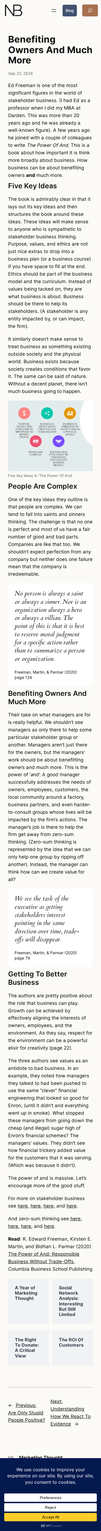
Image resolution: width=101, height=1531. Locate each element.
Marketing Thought (41, 1457)
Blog (70, 10)
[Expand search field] (90, 10)
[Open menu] (53, 10)
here (23, 1206)
